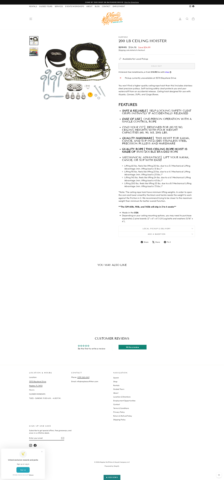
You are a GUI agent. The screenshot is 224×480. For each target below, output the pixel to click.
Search (116, 378)
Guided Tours (118, 389)
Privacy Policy (119, 412)
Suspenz (123, 37)
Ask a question (156, 234)
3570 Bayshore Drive (37, 381)
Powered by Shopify (112, 466)
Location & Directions (121, 397)
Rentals (116, 385)
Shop (115, 381)
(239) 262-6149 (83, 377)
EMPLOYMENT (119, 6)
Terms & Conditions (121, 408)
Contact (116, 404)
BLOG (97, 6)
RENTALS (33, 6)
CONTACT (106, 6)
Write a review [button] (132, 347)
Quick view (49, 309)
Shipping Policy (119, 420)
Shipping (122, 50)
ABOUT (89, 6)
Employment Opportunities (124, 401)
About (115, 393)
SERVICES (59, 6)
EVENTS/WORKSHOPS (74, 6)
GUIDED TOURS (45, 6)
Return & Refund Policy (122, 416)
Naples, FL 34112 (35, 386)
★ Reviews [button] (112, 477)
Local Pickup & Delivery (157, 229)
